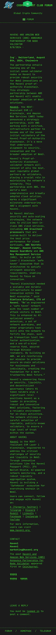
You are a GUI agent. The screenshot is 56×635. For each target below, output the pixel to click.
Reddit (14, 513)
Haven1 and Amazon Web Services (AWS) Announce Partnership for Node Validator (27, 558)
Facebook (15, 516)
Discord (30, 509)
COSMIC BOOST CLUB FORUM (34, 5)
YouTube (15, 519)
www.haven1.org (20, 530)
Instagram (31, 516)
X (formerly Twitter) (24, 506)
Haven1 (14, 441)
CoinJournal (30, 566)
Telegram (15, 509)
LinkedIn (28, 513)
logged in (33, 611)
